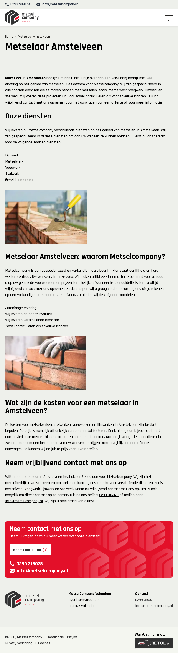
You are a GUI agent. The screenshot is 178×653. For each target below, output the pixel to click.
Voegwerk (12, 167)
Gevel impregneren (19, 179)
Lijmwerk (12, 155)
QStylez (72, 637)
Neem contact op (27, 549)
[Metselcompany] (22, 17)
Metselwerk (14, 161)
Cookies (44, 643)
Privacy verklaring (18, 643)
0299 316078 (20, 4)
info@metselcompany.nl (60, 4)
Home (9, 36)
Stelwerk (12, 173)
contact (114, 488)
